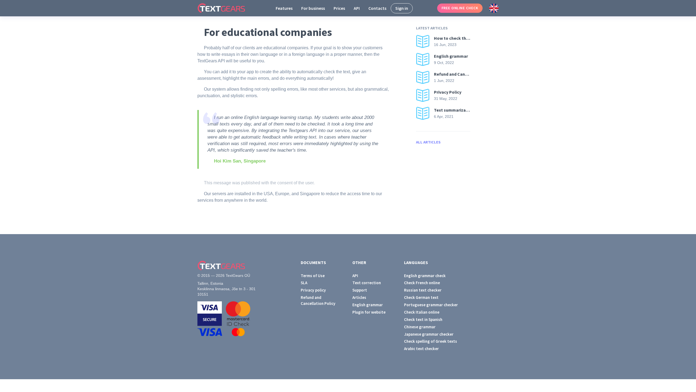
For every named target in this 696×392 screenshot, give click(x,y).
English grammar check (425, 275)
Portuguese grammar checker (431, 304)
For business (313, 8)
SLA (304, 282)
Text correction (366, 282)
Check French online (422, 282)
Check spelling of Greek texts (430, 341)
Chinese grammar (420, 326)
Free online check (460, 7)
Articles (359, 297)
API (357, 8)
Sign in (401, 8)
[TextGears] (225, 8)
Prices (339, 8)
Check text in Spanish (423, 319)
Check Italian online (421, 312)
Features (284, 8)
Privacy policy (313, 290)
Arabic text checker (421, 348)
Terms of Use (313, 275)
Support (359, 290)
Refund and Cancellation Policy (318, 300)
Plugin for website (369, 312)
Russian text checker (423, 290)
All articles (428, 142)
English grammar (367, 304)
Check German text (421, 297)
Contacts (377, 8)
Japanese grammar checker (428, 334)
